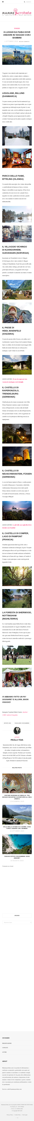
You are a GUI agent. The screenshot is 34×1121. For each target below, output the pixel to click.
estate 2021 (7, 723)
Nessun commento (24, 41)
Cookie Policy (18, 1114)
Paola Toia (17, 740)
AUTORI (4, 1052)
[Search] (24, 1)
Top (17, 1117)
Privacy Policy (10, 1114)
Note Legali (24, 1114)
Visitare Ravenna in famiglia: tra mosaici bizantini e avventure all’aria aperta (17, 797)
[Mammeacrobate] (17, 12)
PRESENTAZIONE (7, 1043)
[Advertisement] (17, 893)
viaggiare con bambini (22, 723)
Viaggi (17, 28)
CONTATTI (5, 1047)
